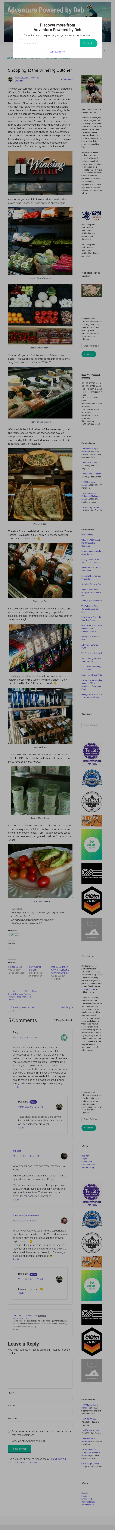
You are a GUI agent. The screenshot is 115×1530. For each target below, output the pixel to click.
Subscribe (88, 43)
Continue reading (57, 52)
